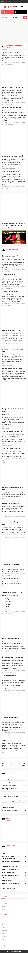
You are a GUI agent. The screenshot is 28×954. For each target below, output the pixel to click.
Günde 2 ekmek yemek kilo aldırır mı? (11, 797)
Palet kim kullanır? (7, 880)
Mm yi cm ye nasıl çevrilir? (9, 888)
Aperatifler (4, 918)
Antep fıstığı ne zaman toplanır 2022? (12, 779)
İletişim (3, 906)
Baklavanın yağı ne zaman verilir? (11, 793)
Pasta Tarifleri (4, 921)
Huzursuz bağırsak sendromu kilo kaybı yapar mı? (11, 884)
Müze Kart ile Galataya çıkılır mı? (11, 869)
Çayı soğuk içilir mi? (8, 782)
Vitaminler (4, 909)
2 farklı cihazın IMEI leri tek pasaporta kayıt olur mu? (9, 857)
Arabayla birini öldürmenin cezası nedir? (11, 876)
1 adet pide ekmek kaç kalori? (10, 810)
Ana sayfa (4, 900)
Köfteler (3, 939)
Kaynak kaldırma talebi (8, 62)
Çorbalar (3, 927)
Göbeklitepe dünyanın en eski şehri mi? (11, 852)
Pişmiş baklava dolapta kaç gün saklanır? (10, 789)
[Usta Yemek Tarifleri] (14, 6)
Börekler (3, 933)
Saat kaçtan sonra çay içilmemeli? (11, 801)
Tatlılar (3, 924)
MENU (5, 12)
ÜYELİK (19, 12)
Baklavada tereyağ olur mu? (10, 804)
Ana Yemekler (5, 942)
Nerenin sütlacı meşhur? (9, 807)
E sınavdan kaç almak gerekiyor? (11, 866)
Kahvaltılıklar (4, 945)
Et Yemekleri (4, 930)
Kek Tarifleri (4, 936)
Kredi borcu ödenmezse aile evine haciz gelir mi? (11, 862)
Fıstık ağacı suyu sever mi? (9, 785)
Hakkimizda (4, 903)
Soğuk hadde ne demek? (9, 872)
